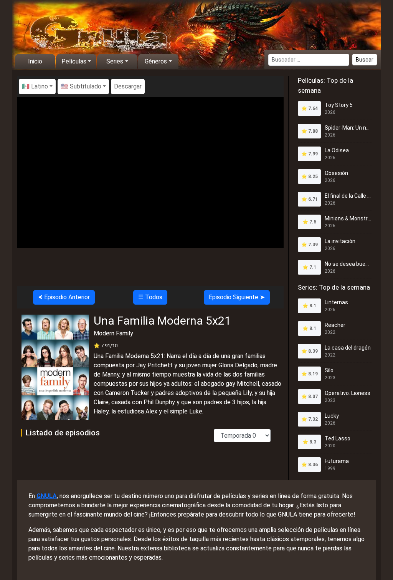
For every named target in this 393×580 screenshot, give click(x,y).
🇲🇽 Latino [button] (35, 86)
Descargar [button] (128, 86)
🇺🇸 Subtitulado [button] (81, 86)
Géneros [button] (156, 61)
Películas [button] (73, 61)
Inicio (35, 61)
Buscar (364, 60)
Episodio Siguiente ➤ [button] (237, 297)
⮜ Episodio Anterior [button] (64, 297)
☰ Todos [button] (150, 297)
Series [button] (114, 61)
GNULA (46, 496)
